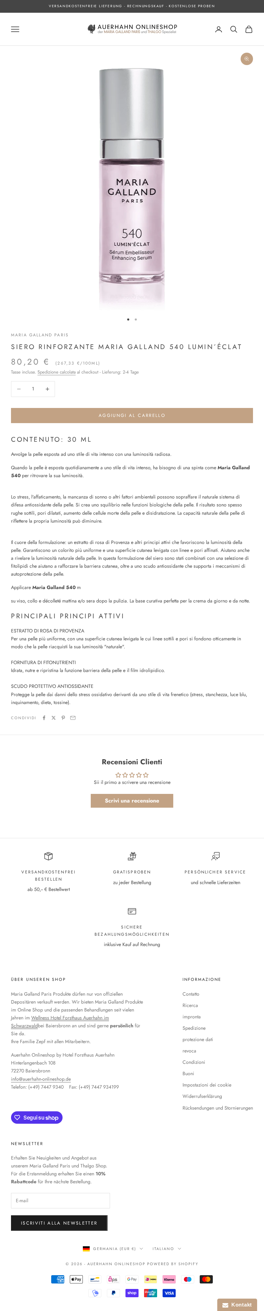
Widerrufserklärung (202, 1096)
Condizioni (194, 1062)
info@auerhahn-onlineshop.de (41, 1079)
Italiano (163, 1248)
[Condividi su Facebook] (44, 718)
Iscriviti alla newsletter (59, 1223)
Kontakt (240, 1305)
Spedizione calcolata (56, 372)
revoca (189, 1050)
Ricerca (190, 1005)
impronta (192, 1016)
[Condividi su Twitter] (53, 718)
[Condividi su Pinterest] (63, 718)
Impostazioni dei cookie (207, 1084)
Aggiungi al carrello (132, 415)
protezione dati (198, 1039)
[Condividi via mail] (73, 718)
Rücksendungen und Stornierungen (218, 1107)
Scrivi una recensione (132, 801)
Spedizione (194, 1028)
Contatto (191, 993)
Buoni (188, 1073)
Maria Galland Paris (40, 335)
